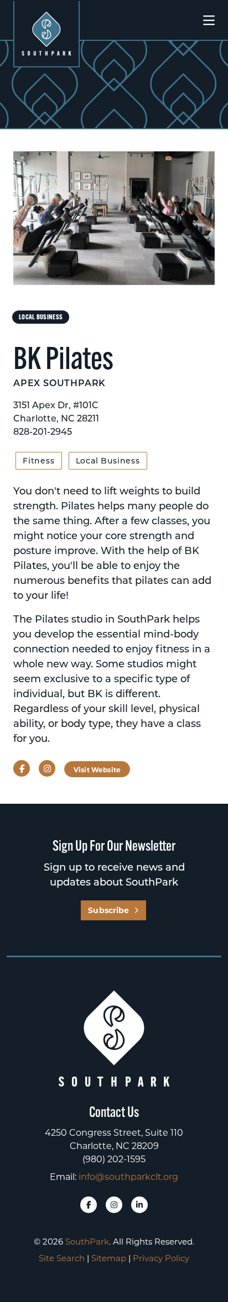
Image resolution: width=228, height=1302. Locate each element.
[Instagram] (114, 1204)
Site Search (62, 1257)
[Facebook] (88, 1204)
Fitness (39, 460)
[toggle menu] (209, 20)
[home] (46, 34)
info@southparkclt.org (128, 1176)
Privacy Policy (161, 1257)
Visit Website (97, 769)
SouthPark (87, 1241)
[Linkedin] (139, 1204)
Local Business (108, 460)
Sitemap (108, 1257)
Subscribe (108, 910)
